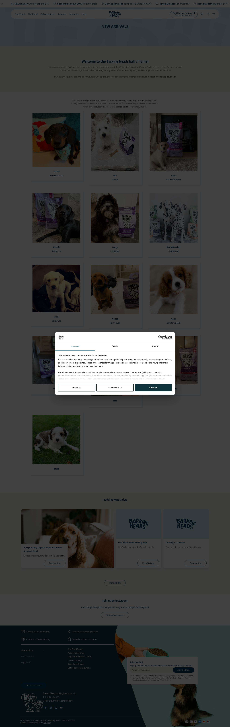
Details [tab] (115, 346)
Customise (113, 387)
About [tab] (155, 346)
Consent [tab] (75, 347)
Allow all (153, 387)
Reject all (76, 387)
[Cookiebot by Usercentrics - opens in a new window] (160, 337)
